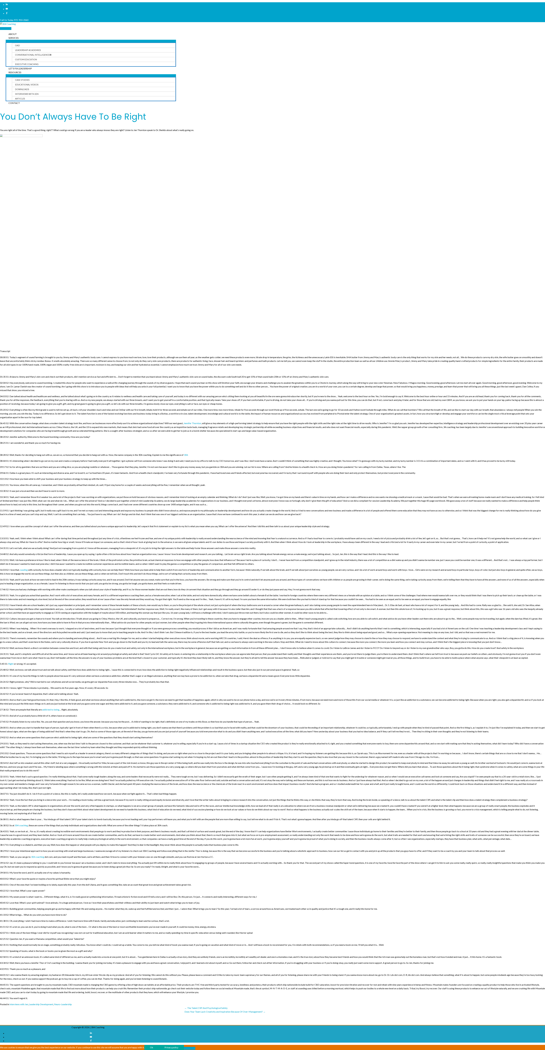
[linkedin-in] (7, 4)
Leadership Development (41, 1004)
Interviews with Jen (19, 1004)
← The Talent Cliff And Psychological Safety (206, 1008)
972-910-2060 (21, 20)
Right (10, 663)
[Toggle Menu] (91, 41)
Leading (24, 569)
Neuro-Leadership (63, 1004)
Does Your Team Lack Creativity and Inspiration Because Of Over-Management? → (225, 1011)
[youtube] (7, 9)
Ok (151, 1047)
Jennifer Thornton (192, 423)
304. (186, 454)
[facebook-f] (7, 13)
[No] (189, 1048)
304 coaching (21, 825)
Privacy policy (171, 1047)
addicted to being (50, 709)
